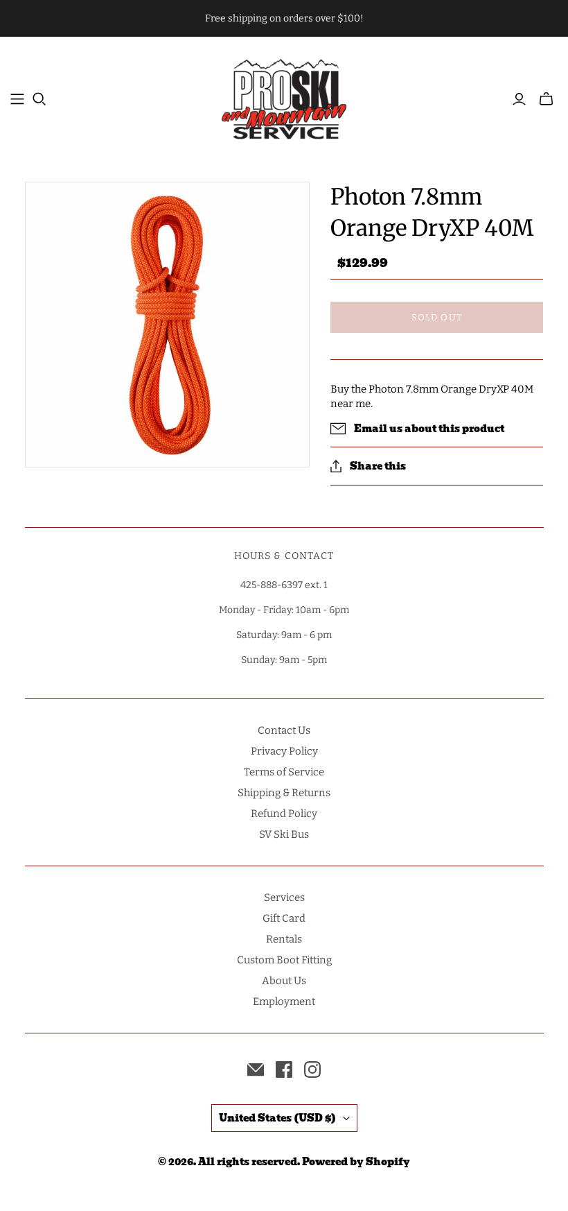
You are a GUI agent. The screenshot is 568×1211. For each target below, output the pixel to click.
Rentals (284, 939)
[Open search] (39, 99)
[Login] (519, 99)
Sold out (436, 317)
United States (277, 1118)
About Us (284, 980)
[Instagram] (312, 1069)
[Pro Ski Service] (284, 99)
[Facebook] (284, 1069)
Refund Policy (284, 813)
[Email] (255, 1069)
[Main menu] (17, 99)
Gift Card (284, 918)
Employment (284, 1001)
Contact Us (284, 730)
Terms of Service (284, 772)
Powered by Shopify (356, 1161)
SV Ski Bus (284, 834)
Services (284, 897)
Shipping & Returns (284, 793)
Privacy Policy (284, 751)
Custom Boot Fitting (284, 960)
